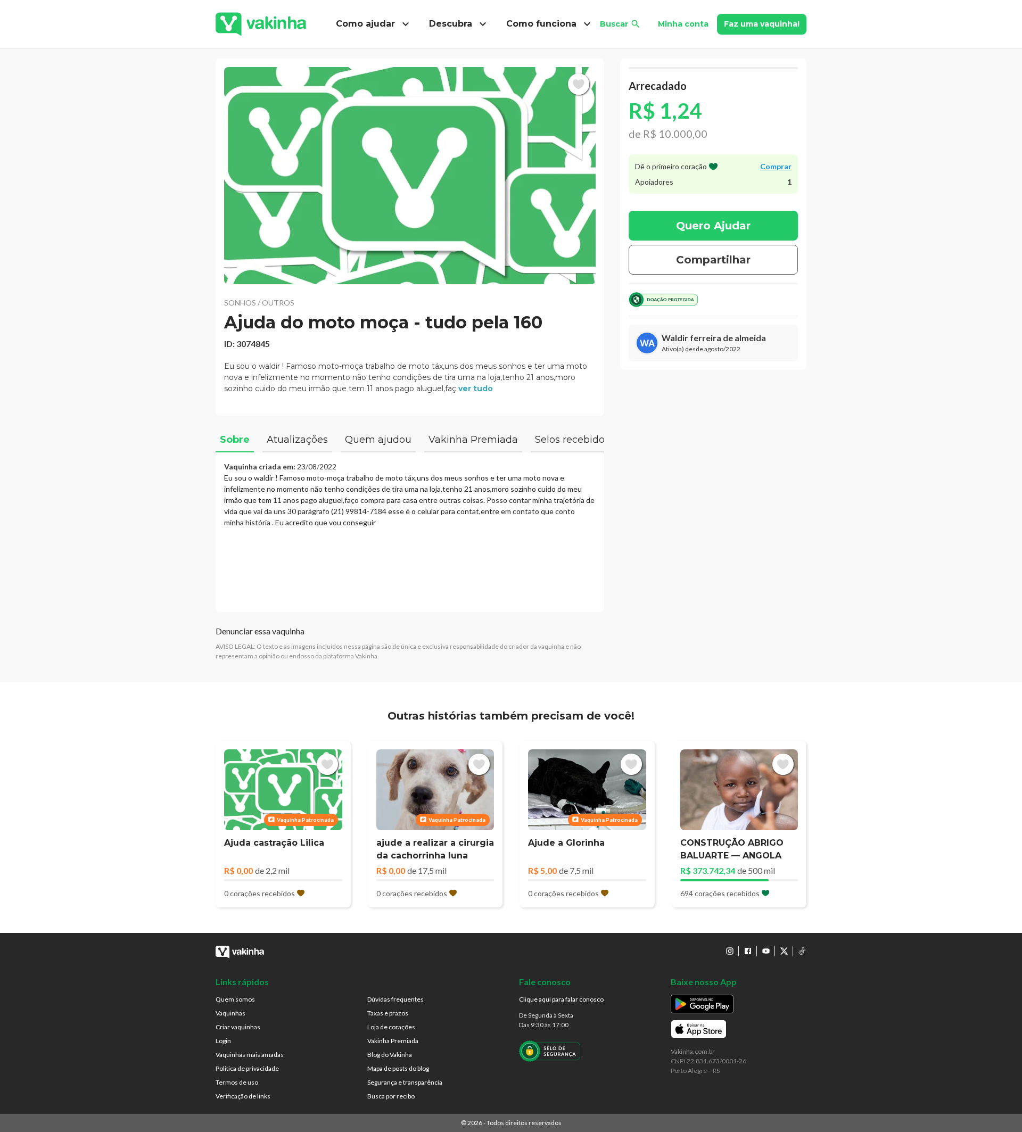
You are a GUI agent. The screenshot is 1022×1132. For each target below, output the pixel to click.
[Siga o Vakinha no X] (784, 951)
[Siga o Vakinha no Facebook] (748, 951)
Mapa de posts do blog (398, 1068)
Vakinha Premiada (392, 1041)
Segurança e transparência (404, 1082)
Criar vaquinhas (238, 1027)
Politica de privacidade (247, 1068)
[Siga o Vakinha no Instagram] (730, 951)
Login (223, 1041)
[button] (410, 175)
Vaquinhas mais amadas (250, 1055)
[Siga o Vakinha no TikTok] (802, 951)
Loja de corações (391, 1027)
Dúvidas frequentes (395, 999)
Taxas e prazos (387, 1013)
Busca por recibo (391, 1096)
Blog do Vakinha (389, 1055)
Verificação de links (243, 1096)
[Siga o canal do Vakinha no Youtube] (766, 951)
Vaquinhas (230, 1013)
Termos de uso (237, 1082)
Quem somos (235, 999)
